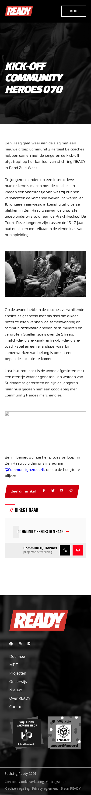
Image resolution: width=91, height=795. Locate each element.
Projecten (17, 673)
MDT (13, 664)
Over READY (19, 698)
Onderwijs (18, 681)
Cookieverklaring (31, 781)
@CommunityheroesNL (25, 469)
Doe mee (17, 656)
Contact (16, 706)
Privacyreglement (45, 788)
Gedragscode (56, 781)
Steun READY (70, 788)
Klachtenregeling (17, 788)
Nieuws (15, 689)
